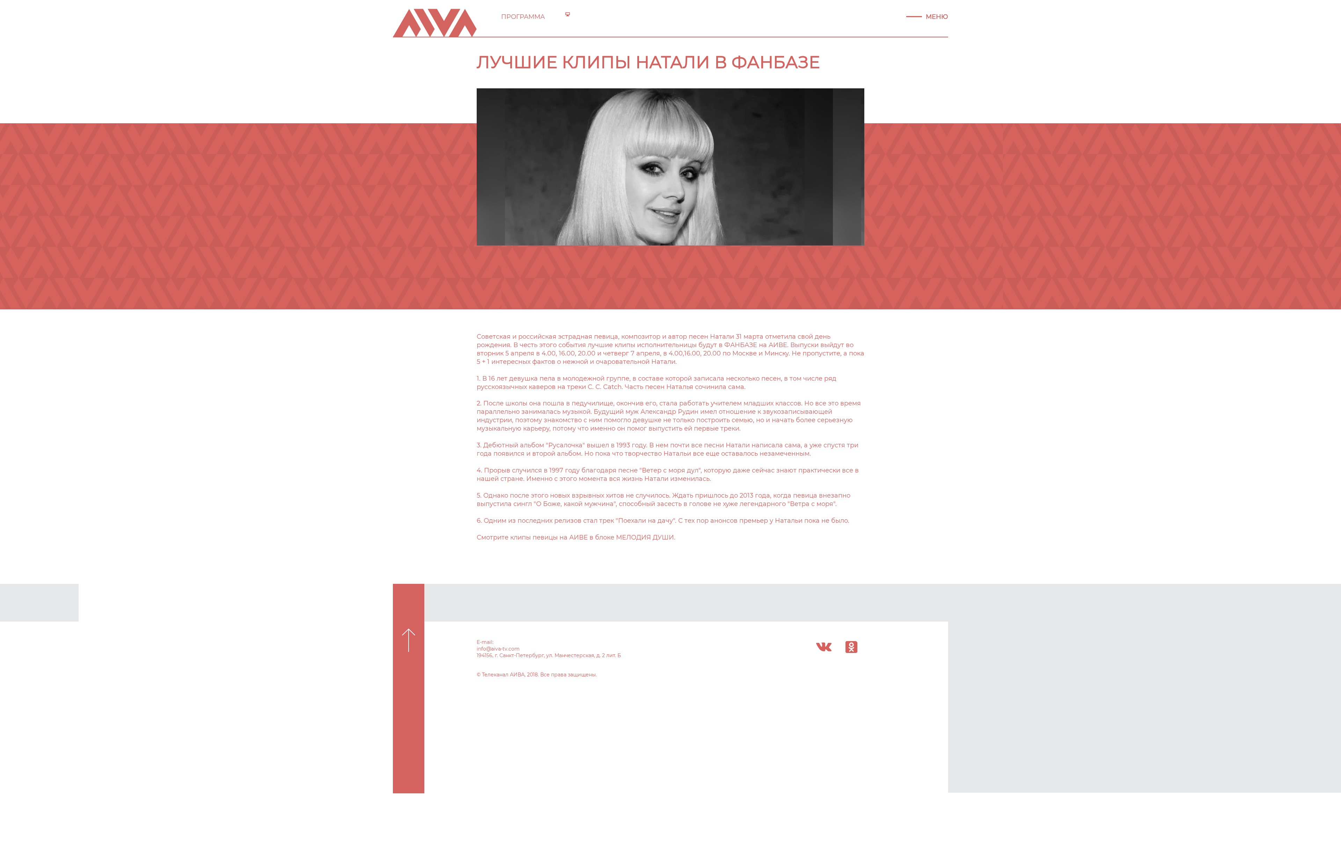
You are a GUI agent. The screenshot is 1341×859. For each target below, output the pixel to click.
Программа (523, 17)
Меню (937, 17)
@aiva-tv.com (503, 649)
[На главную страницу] (435, 22)
